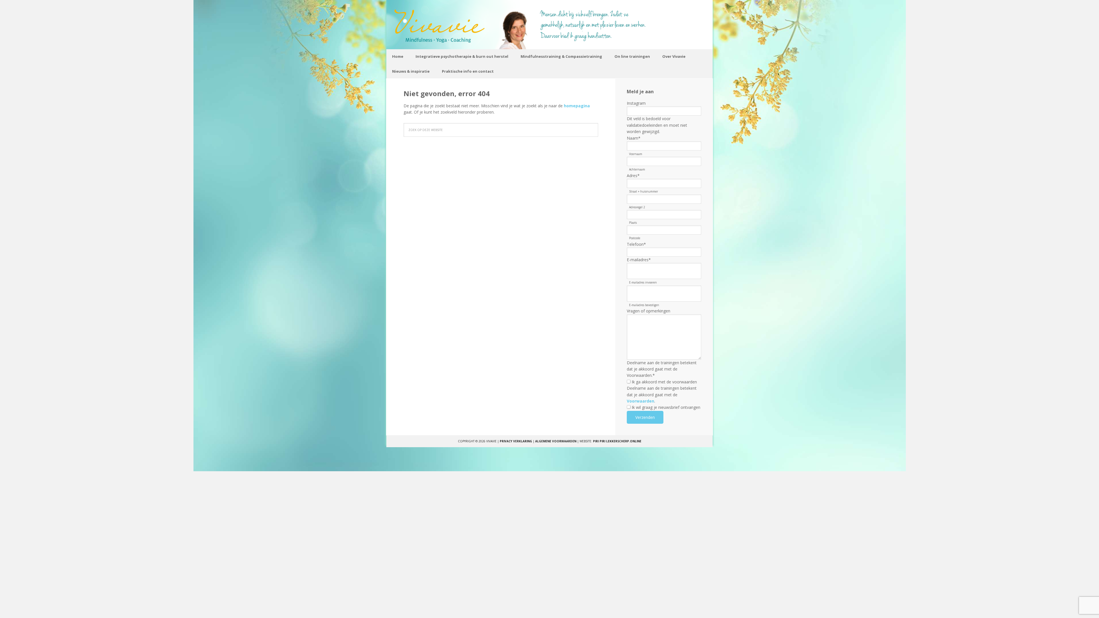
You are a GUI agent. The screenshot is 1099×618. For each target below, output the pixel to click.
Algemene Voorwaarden (555, 441)
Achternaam (637, 169)
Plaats (633, 223)
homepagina (577, 105)
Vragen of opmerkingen (648, 311)
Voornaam (635, 154)
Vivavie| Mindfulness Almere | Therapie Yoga (549, 24)
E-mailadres (639, 259)
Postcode (634, 238)
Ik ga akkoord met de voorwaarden (664, 382)
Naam (634, 138)
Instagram (636, 103)
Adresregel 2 (637, 207)
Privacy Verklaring (516, 441)
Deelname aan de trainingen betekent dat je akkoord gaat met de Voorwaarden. (662, 369)
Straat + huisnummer (643, 191)
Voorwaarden (640, 401)
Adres (633, 175)
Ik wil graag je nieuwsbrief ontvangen (666, 407)
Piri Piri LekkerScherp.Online (617, 441)
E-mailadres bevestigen (644, 305)
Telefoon (636, 244)
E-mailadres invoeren (643, 282)
